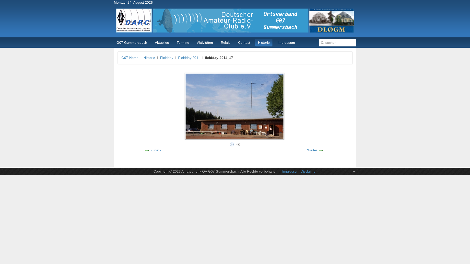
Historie (149, 58)
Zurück (156, 150)
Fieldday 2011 (189, 58)
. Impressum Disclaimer (297, 171)
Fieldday (166, 58)
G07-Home (130, 58)
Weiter (312, 150)
